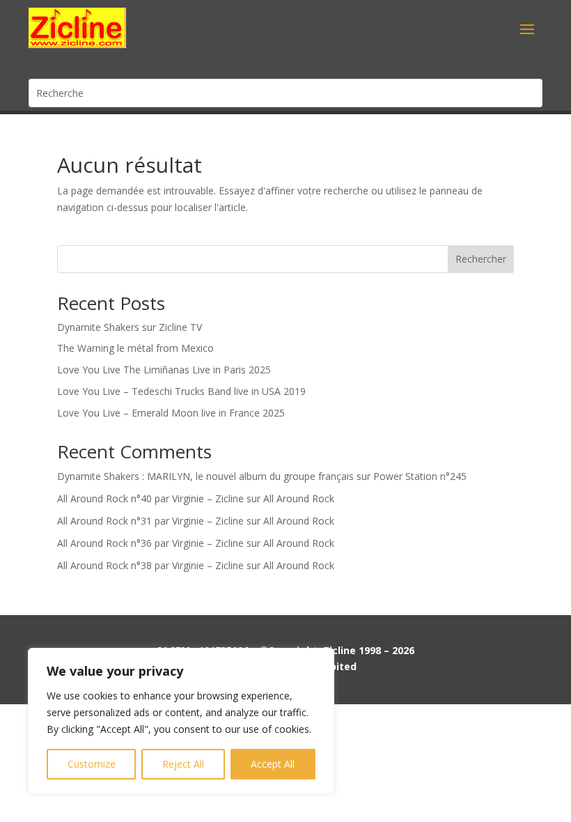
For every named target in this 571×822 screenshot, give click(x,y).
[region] (181, 721)
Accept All (273, 763)
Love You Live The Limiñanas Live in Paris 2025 (164, 369)
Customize (92, 763)
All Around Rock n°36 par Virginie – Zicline (150, 543)
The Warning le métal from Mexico (135, 348)
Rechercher (480, 258)
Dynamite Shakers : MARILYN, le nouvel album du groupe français (205, 476)
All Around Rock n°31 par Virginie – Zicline (150, 520)
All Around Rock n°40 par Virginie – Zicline (150, 498)
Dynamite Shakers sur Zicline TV (129, 327)
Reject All (183, 763)
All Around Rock (298, 498)
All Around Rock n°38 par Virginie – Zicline (150, 565)
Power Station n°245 (420, 476)
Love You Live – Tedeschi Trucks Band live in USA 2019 (181, 391)
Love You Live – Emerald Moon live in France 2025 (171, 412)
